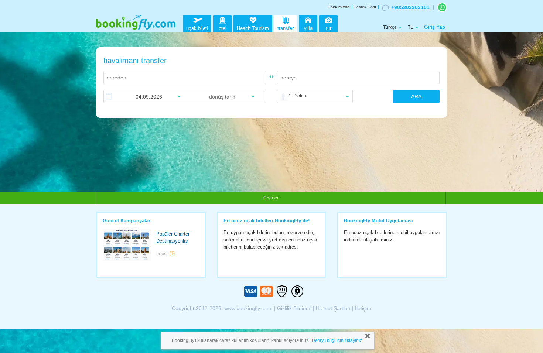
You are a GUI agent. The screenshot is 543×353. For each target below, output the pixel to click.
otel (222, 28)
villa (308, 28)
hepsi (165, 253)
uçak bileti (197, 28)
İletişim (363, 308)
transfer (285, 28)
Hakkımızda (338, 7)
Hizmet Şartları (333, 308)
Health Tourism (253, 28)
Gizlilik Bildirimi (294, 308)
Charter (271, 198)
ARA (416, 96)
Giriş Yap (434, 27)
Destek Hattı (365, 7)
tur (328, 28)
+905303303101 (410, 7)
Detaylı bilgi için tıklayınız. (337, 340)
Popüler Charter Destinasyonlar (172, 237)
